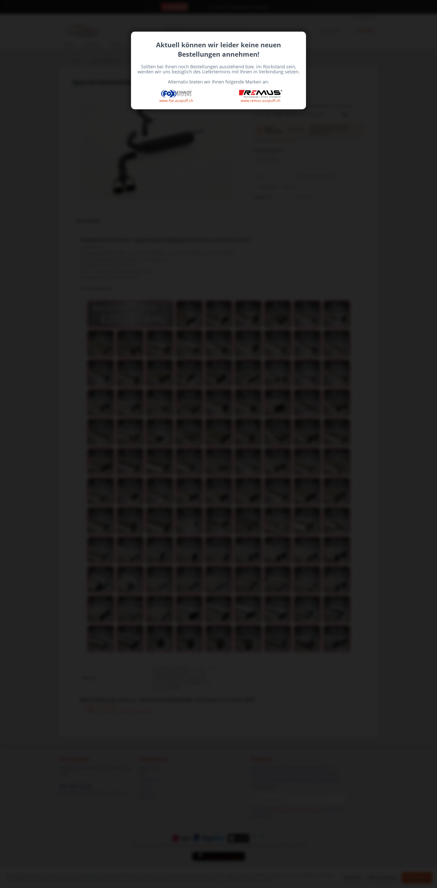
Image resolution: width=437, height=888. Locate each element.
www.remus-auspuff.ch (260, 100)
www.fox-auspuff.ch (176, 100)
